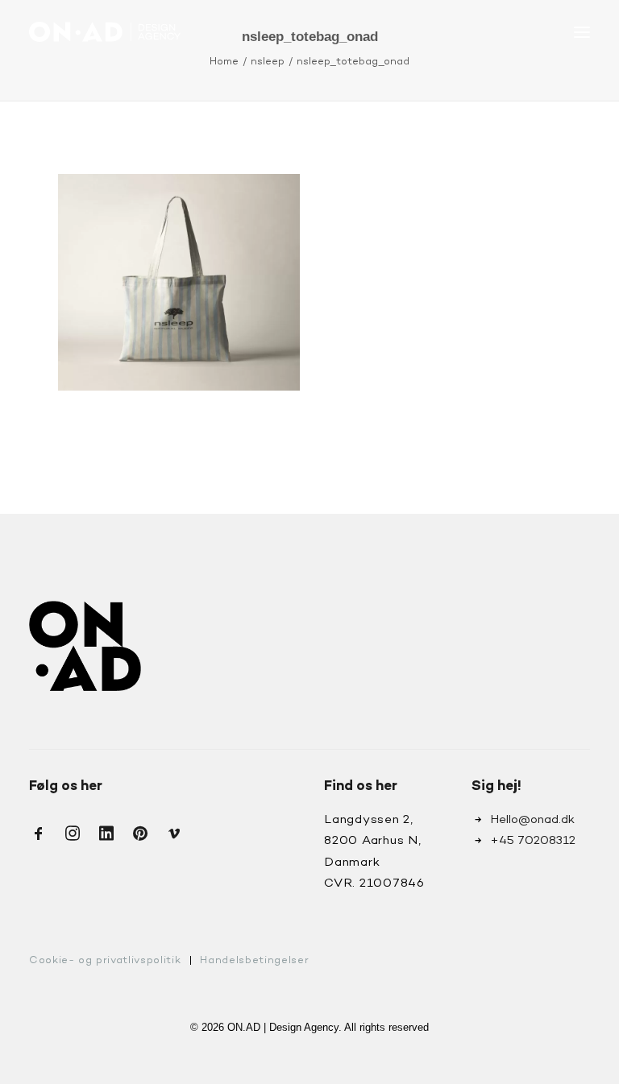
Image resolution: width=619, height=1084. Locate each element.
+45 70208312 (532, 840)
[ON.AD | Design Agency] (105, 32)
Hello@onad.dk (532, 819)
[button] (582, 32)
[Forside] (85, 646)
